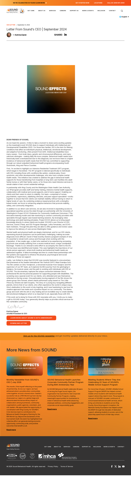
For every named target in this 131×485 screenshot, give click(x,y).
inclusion (101, 10)
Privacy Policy (53, 466)
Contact (112, 10)
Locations (98, 3)
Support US (74, 10)
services (67, 446)
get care (31, 10)
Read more (11, 430)
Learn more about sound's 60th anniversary (31, 318)
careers (63, 10)
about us (41, 10)
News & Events (88, 10)
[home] (16, 11)
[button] (31, 11)
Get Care (47, 446)
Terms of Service (66, 466)
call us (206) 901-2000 (115, 3)
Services (52, 10)
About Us (57, 446)
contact (121, 446)
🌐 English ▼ (124, 17)
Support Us (86, 446)
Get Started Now (82, 3)
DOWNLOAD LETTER (18, 323)
